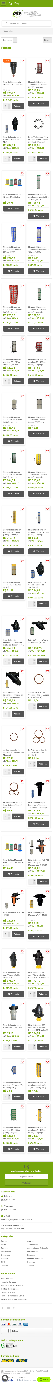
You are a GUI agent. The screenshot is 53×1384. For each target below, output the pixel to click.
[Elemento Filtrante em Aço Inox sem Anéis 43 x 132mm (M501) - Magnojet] (38, 249)
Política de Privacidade (10, 1289)
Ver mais (40, 103)
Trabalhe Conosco (8, 1282)
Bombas (4, 1248)
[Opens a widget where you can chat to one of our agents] (44, 1380)
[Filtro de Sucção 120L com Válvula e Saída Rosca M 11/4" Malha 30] (38, 1026)
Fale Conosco (7, 1278)
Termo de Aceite (8, 1292)
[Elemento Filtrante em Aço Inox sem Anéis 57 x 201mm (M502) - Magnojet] (13, 249)
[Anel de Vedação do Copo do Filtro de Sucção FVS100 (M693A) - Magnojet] (38, 689)
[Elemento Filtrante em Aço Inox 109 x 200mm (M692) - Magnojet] (38, 83)
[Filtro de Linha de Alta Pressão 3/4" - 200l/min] (13, 84)
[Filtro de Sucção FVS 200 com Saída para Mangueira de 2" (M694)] (38, 861)
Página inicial (8, 31)
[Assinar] (26, 1182)
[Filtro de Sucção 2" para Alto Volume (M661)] (38, 641)
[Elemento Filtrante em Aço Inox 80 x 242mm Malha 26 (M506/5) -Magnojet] (13, 360)
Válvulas (30, 1265)
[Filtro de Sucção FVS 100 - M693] (13, 913)
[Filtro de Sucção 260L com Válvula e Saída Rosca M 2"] (13, 973)
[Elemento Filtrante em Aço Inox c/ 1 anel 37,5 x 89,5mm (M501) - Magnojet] (13, 1080)
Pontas (4, 1241)
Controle (4, 1258)
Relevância (7, 40)
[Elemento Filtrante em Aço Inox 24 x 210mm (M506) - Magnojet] (38, 308)
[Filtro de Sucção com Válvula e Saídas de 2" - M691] (13, 138)
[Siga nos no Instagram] (13, 1308)
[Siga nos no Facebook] (2, 1308)
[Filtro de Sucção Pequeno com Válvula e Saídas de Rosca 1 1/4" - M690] (13, 641)
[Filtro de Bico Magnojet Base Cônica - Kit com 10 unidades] (13, 857)
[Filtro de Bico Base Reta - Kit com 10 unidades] (13, 192)
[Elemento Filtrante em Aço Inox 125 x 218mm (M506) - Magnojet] (13, 419)
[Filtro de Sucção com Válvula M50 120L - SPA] (13, 1026)
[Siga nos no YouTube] (8, 1308)
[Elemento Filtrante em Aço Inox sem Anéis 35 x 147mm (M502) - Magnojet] (38, 195)
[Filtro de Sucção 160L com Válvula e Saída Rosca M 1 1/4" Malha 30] (38, 973)
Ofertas (30, 1241)
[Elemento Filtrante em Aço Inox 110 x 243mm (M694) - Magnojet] (13, 308)
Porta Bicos (6, 1252)
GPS (3, 1262)
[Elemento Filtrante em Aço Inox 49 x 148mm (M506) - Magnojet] (38, 1128)
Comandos (5, 1255)
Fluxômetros (32, 1252)
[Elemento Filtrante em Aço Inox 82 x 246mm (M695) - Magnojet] (13, 530)
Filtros (3, 1245)
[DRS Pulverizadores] (26, 13)
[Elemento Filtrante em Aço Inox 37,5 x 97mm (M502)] (13, 579)
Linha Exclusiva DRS (35, 1258)
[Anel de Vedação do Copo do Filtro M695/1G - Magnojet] (13, 751)
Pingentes (31, 1255)
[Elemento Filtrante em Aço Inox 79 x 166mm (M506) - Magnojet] (13, 1128)
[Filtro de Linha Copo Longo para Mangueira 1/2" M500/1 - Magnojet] (38, 803)
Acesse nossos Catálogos (12, 1285)
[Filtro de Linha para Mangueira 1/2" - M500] (38, 914)
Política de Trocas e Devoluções (14, 1299)
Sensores (31, 1262)
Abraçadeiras (32, 1245)
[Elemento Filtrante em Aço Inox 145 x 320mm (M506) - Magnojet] (38, 473)
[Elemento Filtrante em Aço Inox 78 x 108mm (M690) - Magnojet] (38, 360)
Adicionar (18, 106)
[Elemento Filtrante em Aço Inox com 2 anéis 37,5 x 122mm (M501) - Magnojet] (38, 1080)
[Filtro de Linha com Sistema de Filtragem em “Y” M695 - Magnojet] (13, 693)
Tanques (4, 1265)
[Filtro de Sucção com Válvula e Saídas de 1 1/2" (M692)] (38, 583)
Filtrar (46, 40)
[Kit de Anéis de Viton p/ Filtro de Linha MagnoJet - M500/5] (13, 799)
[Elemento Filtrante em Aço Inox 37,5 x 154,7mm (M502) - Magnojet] (38, 530)
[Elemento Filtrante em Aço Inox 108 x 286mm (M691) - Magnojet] (13, 473)
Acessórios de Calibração (37, 1248)
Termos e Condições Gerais (12, 1296)
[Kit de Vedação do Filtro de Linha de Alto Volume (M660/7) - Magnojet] (38, 138)
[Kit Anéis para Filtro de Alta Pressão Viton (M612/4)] (38, 747)
